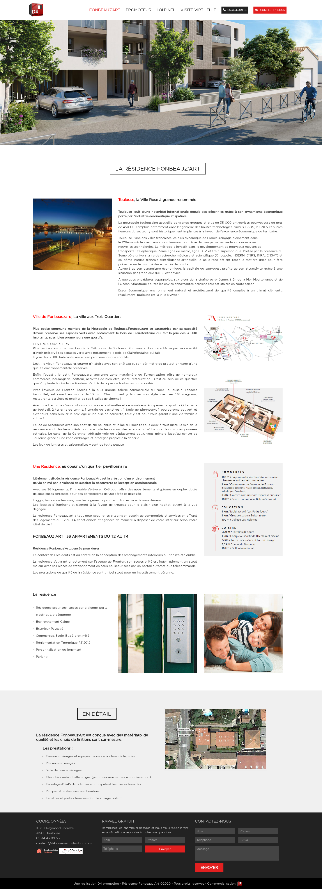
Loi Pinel (166, 10)
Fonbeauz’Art (104, 10)
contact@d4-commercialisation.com (64, 843)
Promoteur (138, 10)
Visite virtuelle (198, 10)
